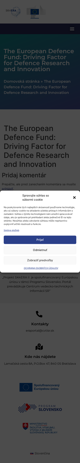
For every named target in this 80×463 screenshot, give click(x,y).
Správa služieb (11, 230)
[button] (74, 197)
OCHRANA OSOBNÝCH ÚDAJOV (41, 267)
